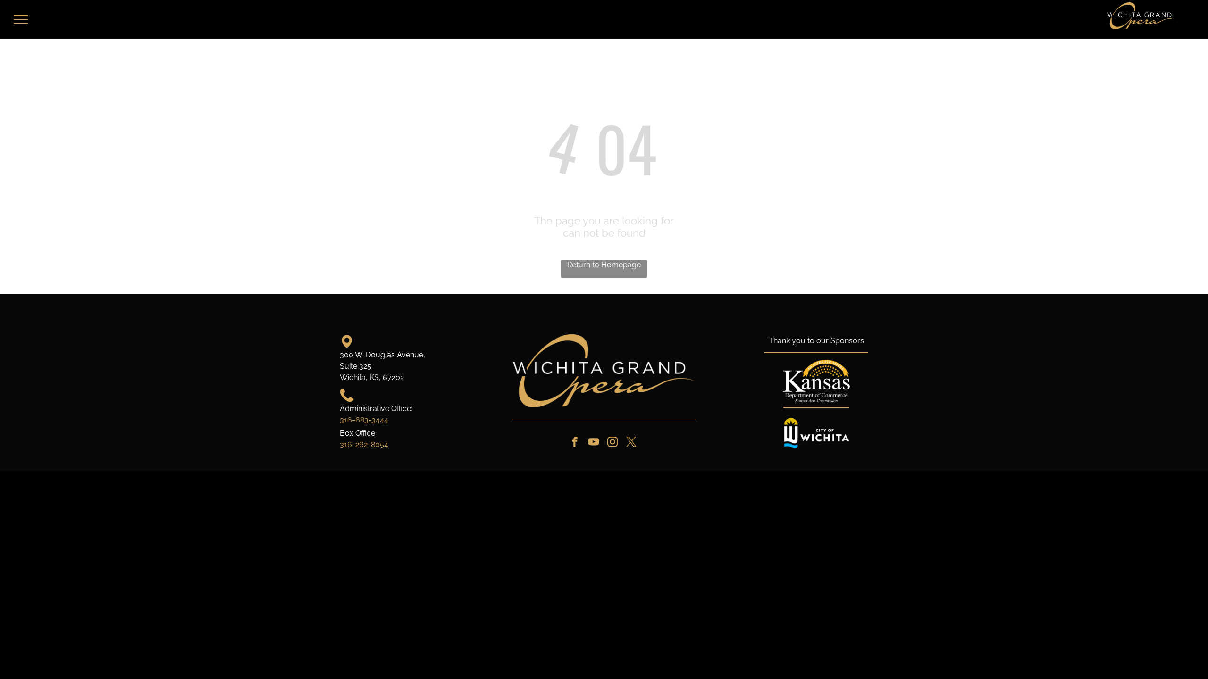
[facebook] (574, 443)
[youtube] (593, 443)
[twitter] (631, 443)
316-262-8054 (364, 444)
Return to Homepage (604, 264)
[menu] (20, 19)
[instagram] (612, 443)
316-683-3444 (364, 419)
